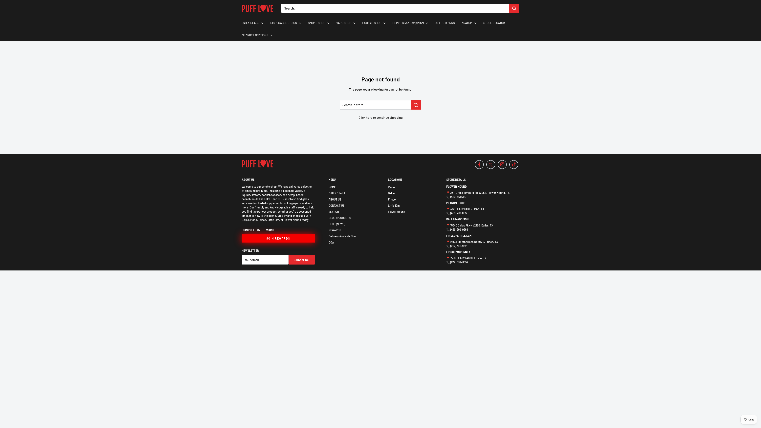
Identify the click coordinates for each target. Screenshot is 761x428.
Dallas (391, 193)
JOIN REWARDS (278, 238)
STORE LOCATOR (494, 23)
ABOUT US (335, 199)
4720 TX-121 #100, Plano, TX (467, 209)
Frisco (392, 199)
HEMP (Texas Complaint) (408, 23)
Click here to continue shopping (381, 117)
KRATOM (467, 23)
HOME (332, 187)
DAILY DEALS (250, 23)
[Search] (514, 8)
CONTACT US (336, 205)
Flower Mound (396, 211)
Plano (391, 187)
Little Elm (394, 205)
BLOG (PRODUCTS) (340, 218)
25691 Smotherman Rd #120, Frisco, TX (474, 242)
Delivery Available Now (342, 236)
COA (331, 242)
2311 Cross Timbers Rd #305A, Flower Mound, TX (480, 192)
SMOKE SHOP (316, 23)
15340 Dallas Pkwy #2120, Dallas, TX (471, 225)
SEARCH (334, 211)
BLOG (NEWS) (337, 224)
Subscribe (301, 260)
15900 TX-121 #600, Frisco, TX (468, 258)
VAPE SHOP (343, 23)
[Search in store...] (416, 105)
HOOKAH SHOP (371, 23)
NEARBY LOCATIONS (255, 35)
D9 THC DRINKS (445, 23)
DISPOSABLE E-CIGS (283, 23)
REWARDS (335, 230)
